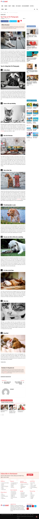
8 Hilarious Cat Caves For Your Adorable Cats (21, 411)
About (18, 514)
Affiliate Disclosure (30, 516)
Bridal (13, 6)
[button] (34, 9)
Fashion (5, 6)
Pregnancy (32, 496)
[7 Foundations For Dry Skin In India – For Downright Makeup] (32, 66)
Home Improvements (4, 496)
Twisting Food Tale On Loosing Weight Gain (29, 108)
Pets (4, 14)
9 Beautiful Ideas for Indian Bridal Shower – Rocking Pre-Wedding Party (32, 83)
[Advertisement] (33, 19)
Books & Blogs (33, 482)
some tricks (19, 199)
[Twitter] (35, 506)
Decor (2, 493)
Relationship (23, 487)
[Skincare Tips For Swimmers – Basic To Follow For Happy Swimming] (32, 54)
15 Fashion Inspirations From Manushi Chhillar (29, 137)
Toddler (32, 498)
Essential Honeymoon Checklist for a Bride (35, 123)
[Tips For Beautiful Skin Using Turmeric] (35, 112)
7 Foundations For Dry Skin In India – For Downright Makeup (32, 71)
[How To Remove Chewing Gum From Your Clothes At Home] (29, 119)
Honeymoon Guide (35, 120)
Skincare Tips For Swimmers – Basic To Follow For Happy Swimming (32, 59)
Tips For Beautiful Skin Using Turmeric (35, 115)
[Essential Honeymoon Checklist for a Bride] (35, 119)
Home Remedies (13, 493)
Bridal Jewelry (23, 492)
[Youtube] (28, 509)
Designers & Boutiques (4, 486)
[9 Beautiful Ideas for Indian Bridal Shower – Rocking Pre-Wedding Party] (32, 78)
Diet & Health (18, 6)
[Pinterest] (33, 506)
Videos (2, 9)
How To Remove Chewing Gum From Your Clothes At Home (29, 123)
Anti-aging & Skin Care (30, 56)
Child (31, 493)
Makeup (12, 485)
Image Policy (19, 516)
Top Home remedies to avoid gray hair (29, 130)
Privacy (28, 514)
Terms (30, 514)
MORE (6, 9)
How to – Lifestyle (33, 485)
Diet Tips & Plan (13, 491)
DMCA (33, 514)
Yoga (12, 498)
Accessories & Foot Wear (5, 482)
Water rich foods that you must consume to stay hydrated (35, 138)
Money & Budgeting (34, 487)
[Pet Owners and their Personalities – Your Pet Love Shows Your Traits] (13, 407)
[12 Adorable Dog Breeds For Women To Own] (4, 407)
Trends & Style (3, 489)
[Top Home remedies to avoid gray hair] (29, 127)
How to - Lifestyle (29, 120)
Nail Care (12, 487)
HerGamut (3, 18)
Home (2, 6)
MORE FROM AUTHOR (7, 402)
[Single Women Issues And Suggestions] (35, 127)
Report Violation (24, 516)
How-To (22, 485)
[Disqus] (13, 430)
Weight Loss (13, 496)
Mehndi (12, 486)
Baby (31, 492)
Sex (21, 488)
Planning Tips (23, 497)
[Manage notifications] (36, 517)
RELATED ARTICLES (6, 400)
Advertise (24, 514)
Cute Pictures (3, 376)
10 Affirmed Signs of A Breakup (35, 108)
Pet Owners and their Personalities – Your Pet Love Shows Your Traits (12, 411)
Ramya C (28, 37)
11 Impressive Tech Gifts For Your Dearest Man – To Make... (32, 36)
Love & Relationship (25, 6)
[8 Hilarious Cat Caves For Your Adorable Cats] (21, 407)
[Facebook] (28, 506)
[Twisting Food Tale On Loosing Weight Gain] (29, 105)
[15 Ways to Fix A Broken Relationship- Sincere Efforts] (32, 43)
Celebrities (28, 135)
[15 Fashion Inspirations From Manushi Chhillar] (29, 134)
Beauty (10, 6)
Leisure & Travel (33, 486)
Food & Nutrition (35, 135)
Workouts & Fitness (14, 497)
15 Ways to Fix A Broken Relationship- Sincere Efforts (32, 47)
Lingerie (2, 488)
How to (2, 497)
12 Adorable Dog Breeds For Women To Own (4, 411)
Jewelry (2, 487)
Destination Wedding (24, 495)
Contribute (21, 514)
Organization (3, 498)
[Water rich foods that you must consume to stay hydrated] (35, 134)
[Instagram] (30, 506)
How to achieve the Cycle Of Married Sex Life (18, 383)
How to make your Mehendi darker (7, 382)
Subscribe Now (30, 475)
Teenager (32, 497)
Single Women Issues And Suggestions (35, 130)
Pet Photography (8, 376)
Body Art (2, 485)
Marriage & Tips (23, 486)
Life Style (31, 6)
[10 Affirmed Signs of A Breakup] (35, 105)
